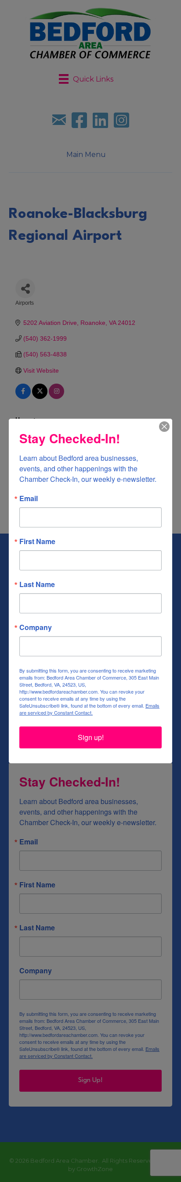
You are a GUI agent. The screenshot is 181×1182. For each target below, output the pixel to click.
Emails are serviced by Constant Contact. (89, 709)
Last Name (37, 584)
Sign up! (91, 737)
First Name (37, 541)
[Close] (164, 426)
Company (35, 627)
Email (28, 498)
